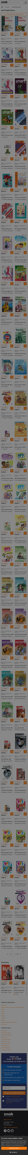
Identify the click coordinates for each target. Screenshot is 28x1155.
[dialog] (14, 1145)
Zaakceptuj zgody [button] (14, 1148)
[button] (14, 1152)
